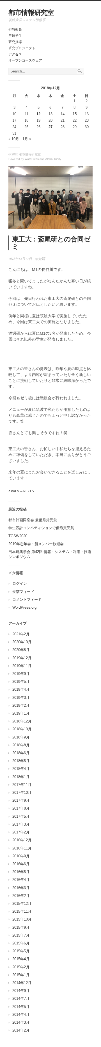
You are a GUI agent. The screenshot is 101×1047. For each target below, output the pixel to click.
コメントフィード (27, 599)
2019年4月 (20, 689)
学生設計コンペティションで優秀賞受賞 (41, 528)
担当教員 (15, 29)
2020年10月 (21, 642)
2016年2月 (20, 896)
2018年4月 (20, 769)
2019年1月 (20, 713)
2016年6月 (20, 864)
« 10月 (13, 139)
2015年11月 (21, 911)
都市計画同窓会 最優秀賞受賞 (32, 520)
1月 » (26, 139)
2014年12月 (21, 983)
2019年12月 (21, 658)
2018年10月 (21, 729)
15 (75, 114)
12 (38, 114)
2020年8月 (20, 650)
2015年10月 (21, 919)
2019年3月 (20, 697)
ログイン (19, 583)
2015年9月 (20, 927)
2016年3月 (20, 888)
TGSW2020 (17, 536)
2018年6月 (20, 753)
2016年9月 (20, 856)
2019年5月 (20, 681)
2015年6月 (20, 943)
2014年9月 (20, 991)
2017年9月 (20, 800)
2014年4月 (20, 1014)
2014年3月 (20, 1022)
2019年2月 (20, 705)
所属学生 (15, 36)
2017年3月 (20, 824)
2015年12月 (21, 903)
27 (50, 127)
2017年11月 (21, 785)
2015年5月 (20, 951)
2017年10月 (21, 792)
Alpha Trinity (53, 158)
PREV (13, 491)
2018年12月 (21, 721)
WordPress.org (24, 607)
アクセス (15, 54)
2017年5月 (20, 816)
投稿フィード (23, 592)
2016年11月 (21, 848)
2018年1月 (20, 777)
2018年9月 (20, 737)
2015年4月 (20, 959)
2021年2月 (20, 634)
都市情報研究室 (31, 12)
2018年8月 (20, 745)
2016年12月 (21, 840)
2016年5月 (20, 872)
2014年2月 (20, 1030)
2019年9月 (20, 674)
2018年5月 (20, 761)
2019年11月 (21, 666)
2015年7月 (20, 935)
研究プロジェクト (21, 48)
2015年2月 (20, 967)
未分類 (40, 258)
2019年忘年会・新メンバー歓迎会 (36, 544)
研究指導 (15, 42)
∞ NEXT (27, 491)
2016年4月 (20, 880)
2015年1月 (20, 975)
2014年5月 (20, 1007)
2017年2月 (20, 832)
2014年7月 (20, 998)
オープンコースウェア (25, 60)
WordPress (32, 158)
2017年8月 (20, 808)
